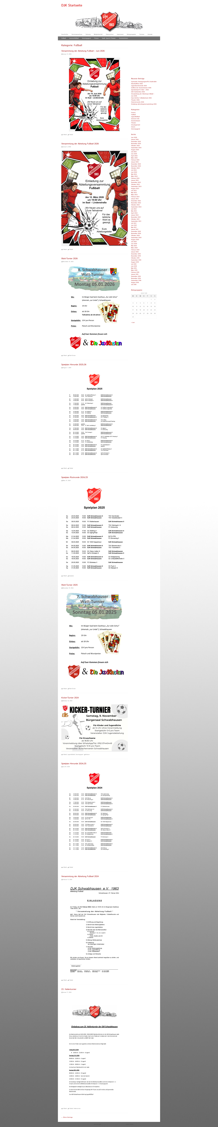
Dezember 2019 (136, 254)
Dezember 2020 (136, 231)
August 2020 (135, 240)
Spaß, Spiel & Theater (109, 38)
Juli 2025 (134, 152)
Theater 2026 (135, 100)
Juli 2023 (134, 191)
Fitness (96, 38)
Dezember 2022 (136, 201)
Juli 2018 (133, 285)
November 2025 (136, 144)
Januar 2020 (135, 252)
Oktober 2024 (135, 168)
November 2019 (136, 256)
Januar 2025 (135, 162)
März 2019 (134, 270)
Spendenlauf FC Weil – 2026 (140, 90)
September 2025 (136, 148)
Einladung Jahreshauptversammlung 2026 (144, 104)
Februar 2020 (135, 250)
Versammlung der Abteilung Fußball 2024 (80, 876)
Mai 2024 (134, 174)
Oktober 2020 (135, 236)
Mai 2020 (134, 246)
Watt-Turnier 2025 (69, 585)
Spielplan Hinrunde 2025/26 (73, 364)
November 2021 (136, 217)
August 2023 (135, 189)
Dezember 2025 (136, 142)
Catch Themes (129, 1124)
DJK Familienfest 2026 (138, 92)
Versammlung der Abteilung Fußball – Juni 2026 (83, 51)
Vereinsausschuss (77, 34)
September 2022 (136, 207)
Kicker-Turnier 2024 (70, 697)
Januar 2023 (135, 199)
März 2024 (134, 176)
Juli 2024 (134, 170)
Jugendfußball (71, 754)
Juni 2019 (134, 266)
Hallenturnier (77, 1108)
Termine (141, 34)
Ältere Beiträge (67, 1117)
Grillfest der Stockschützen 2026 (141, 88)
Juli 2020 (134, 242)
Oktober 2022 (135, 205)
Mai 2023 (134, 193)
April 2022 (134, 213)
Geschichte (64, 34)
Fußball (63, 38)
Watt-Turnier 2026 (69, 258)
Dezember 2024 (136, 164)
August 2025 (135, 150)
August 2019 (135, 262)
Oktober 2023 (135, 184)
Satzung (88, 34)
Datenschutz (110, 34)
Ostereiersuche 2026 (137, 102)
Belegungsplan (131, 34)
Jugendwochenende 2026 (139, 86)
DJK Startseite (71, 5)
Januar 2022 (135, 215)
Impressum (120, 34)
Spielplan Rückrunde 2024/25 (74, 477)
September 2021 (136, 221)
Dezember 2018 (136, 276)
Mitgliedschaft (98, 34)
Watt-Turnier (72, 355)
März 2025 (134, 158)
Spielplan (71, 576)
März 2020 (134, 248)
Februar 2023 (135, 197)
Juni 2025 (134, 154)
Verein (133, 127)
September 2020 (136, 238)
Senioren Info (135, 119)
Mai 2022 (134, 211)
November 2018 (136, 278)
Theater (133, 123)
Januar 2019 (134, 274)
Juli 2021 (133, 223)
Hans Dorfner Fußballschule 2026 (141, 98)
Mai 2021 (134, 227)
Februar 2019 (135, 272)
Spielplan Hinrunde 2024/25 (73, 763)
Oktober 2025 (135, 146)
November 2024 (136, 166)
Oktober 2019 (135, 258)
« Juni (133, 323)
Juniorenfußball (74, 38)
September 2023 (136, 187)
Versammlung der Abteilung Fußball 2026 (80, 143)
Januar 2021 (134, 229)
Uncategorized (135, 125)
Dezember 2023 (136, 182)
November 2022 (136, 203)
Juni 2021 (134, 225)
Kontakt (150, 34)
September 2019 (136, 260)
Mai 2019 (134, 268)
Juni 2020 (134, 244)
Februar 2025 (135, 160)
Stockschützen (123, 38)
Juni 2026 (134, 137)
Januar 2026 (135, 140)
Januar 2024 (135, 180)
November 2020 (136, 233)
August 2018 (135, 283)
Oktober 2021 (135, 219)
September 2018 (136, 280)
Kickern (88, 754)
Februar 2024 (135, 178)
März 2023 (134, 195)
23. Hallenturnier (68, 989)
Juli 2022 (134, 209)
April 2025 (134, 156)
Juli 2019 (133, 264)
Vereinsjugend (86, 38)
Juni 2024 (134, 172)
